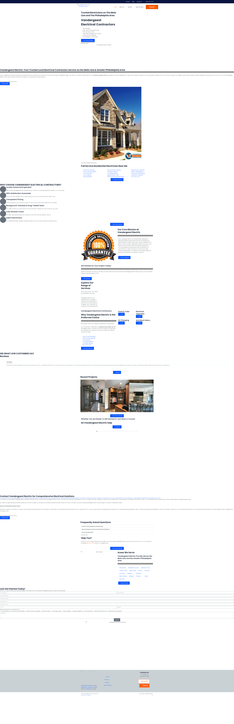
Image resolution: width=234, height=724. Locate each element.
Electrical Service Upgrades (33, 611)
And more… (122, 579)
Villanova (138, 576)
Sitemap (88, 695)
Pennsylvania (122, 567)
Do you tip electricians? (87, 532)
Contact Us (139, 1)
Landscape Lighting (77, 611)
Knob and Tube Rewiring (52, 498)
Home (115, 7)
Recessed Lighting (70, 498)
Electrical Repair (142, 498)
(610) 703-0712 (89, 543)
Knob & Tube (123, 311)
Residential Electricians (87, 685)
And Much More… (157, 498)
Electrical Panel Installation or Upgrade (129, 498)
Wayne (146, 576)
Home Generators (62, 498)
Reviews (128, 1)
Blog (133, 1)
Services (130, 7)
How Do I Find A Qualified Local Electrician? (92, 526)
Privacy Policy (84, 695)
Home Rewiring (5, 611)
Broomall (147, 570)
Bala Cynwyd (133, 570)
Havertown (138, 573)
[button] (1, 363)
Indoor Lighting (149, 498)
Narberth (131, 576)
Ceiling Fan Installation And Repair (82, 498)
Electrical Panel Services (101, 611)
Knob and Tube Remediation (18, 611)
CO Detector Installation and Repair (98, 498)
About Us (121, 7)
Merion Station (123, 576)
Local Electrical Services (5, 498)
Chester (95, 687)
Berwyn (140, 570)
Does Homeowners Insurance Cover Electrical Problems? (95, 529)
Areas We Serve (139, 7)
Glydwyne (129, 573)
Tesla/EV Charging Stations (26, 498)
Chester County (123, 570)
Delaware (90, 687)
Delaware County (145, 567)
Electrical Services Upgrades (39, 498)
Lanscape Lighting (15, 498)
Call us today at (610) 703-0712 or (8, 81)
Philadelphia (88, 688)
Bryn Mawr (122, 573)
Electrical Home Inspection (113, 498)
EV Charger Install (56, 611)
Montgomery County (133, 567)
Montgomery (84, 687)
